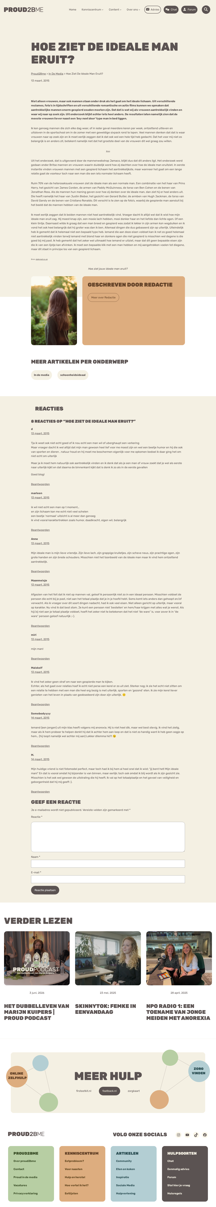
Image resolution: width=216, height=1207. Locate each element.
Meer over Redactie (103, 297)
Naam (35, 856)
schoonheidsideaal (73, 375)
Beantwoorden (40, 484)
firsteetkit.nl (83, 1091)
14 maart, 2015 (40, 717)
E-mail (36, 872)
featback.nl (109, 1091)
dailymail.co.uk (42, 259)
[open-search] (206, 9)
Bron (108, 151)
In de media (41, 375)
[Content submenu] (121, 9)
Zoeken (133, 20)
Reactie (36, 816)
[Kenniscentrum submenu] (102, 9)
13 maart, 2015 (40, 433)
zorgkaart (134, 1091)
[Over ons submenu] (139, 9)
